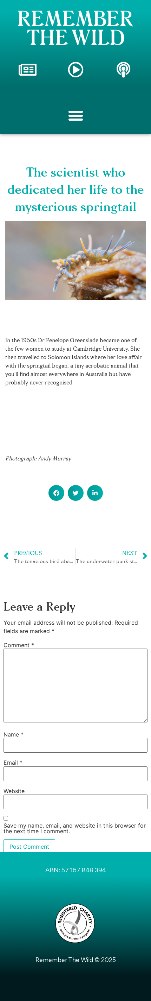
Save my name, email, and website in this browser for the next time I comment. (75, 828)
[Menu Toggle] (75, 115)
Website (14, 791)
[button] (56, 493)
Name (14, 734)
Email (13, 762)
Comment (19, 645)
